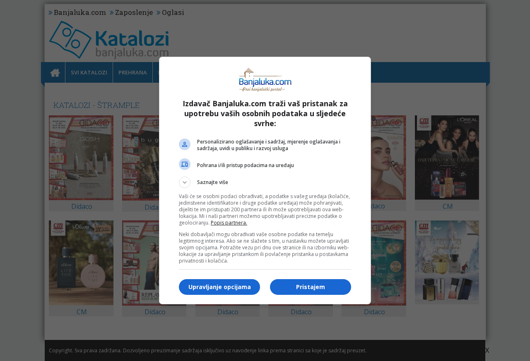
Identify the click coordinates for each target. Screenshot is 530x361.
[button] (265, 182)
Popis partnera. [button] (229, 222)
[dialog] (265, 180)
